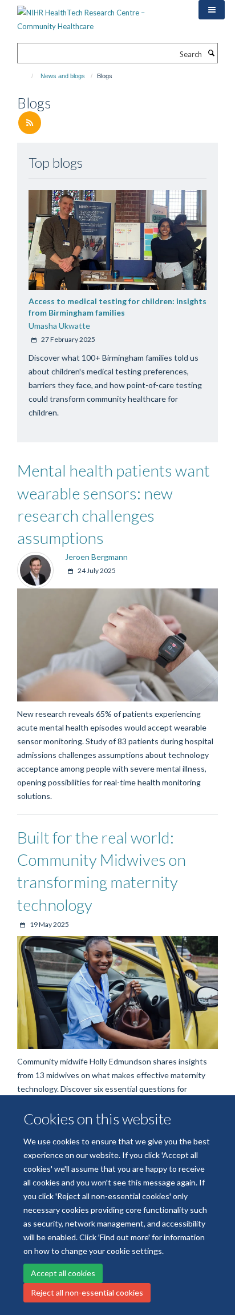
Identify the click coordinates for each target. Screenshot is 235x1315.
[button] (211, 9)
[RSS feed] (29, 123)
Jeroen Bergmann (96, 557)
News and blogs (62, 75)
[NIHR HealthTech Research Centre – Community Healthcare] (99, 15)
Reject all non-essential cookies (87, 1292)
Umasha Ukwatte (59, 325)
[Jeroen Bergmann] (35, 569)
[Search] (211, 53)
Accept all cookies (63, 1273)
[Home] (27, 76)
